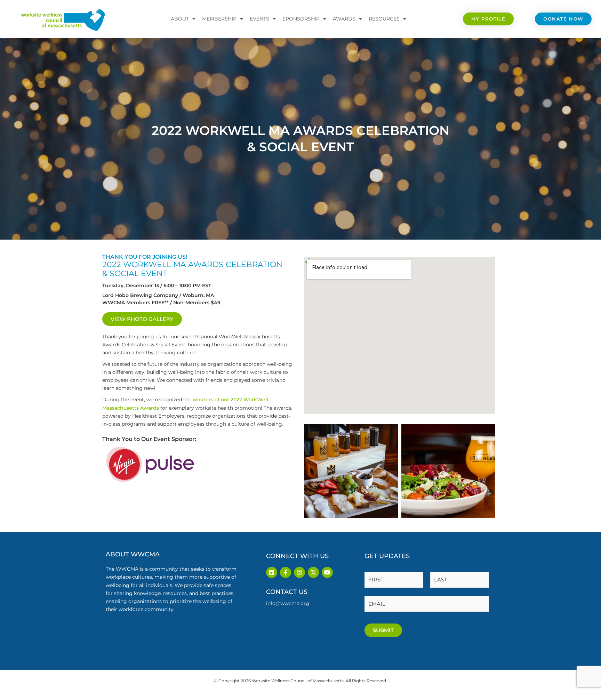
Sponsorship (301, 19)
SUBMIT (383, 630)
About (180, 19)
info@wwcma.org (287, 603)
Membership (219, 19)
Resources (384, 19)
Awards (344, 19)
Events (259, 19)
